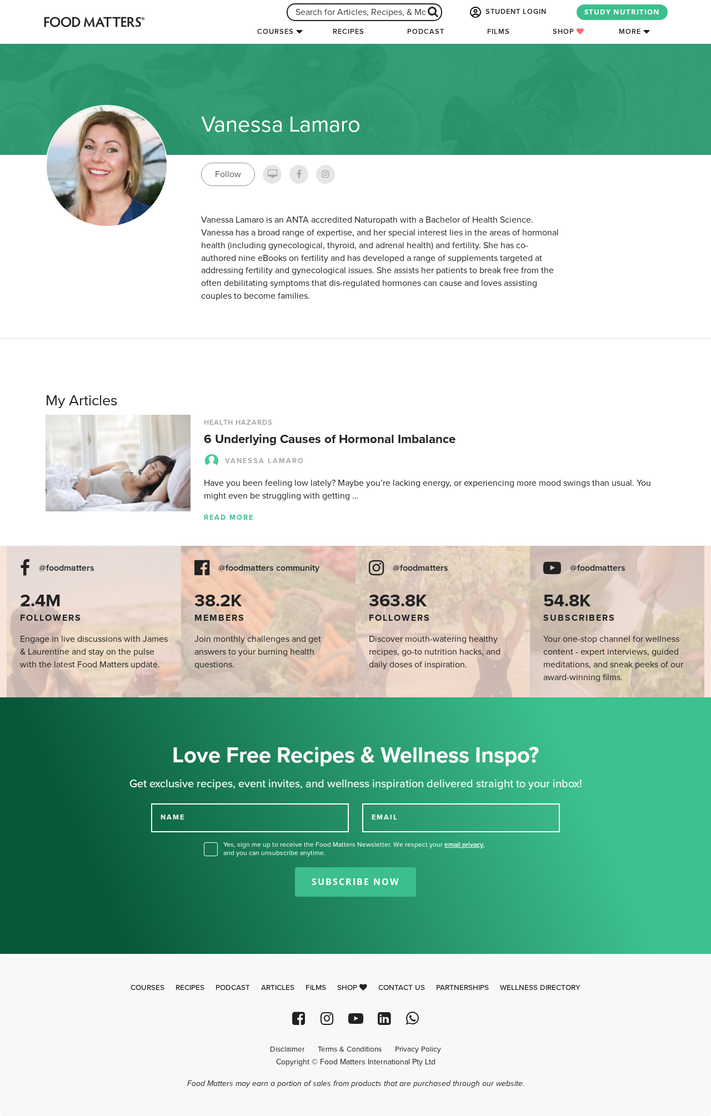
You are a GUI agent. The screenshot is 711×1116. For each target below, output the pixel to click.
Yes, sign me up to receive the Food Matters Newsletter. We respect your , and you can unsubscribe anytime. (354, 849)
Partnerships (462, 987)
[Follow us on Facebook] (299, 1018)
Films (498, 31)
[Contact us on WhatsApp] (412, 1018)
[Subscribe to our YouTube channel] (355, 1018)
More (630, 31)
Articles (277, 987)
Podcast (425, 31)
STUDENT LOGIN (515, 11)
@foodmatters (66, 568)
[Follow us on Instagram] (327, 1018)
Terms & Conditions (350, 1049)
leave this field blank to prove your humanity (44, 710)
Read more (229, 517)
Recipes (348, 31)
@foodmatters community (268, 568)
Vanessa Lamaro (264, 460)
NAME (173, 817)
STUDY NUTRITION (622, 12)
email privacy (463, 844)
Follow (228, 174)
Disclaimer (287, 1049)
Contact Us (401, 987)
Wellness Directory (540, 987)
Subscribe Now (355, 882)
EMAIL (385, 817)
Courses (275, 31)
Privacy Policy (418, 1049)
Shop (565, 31)
